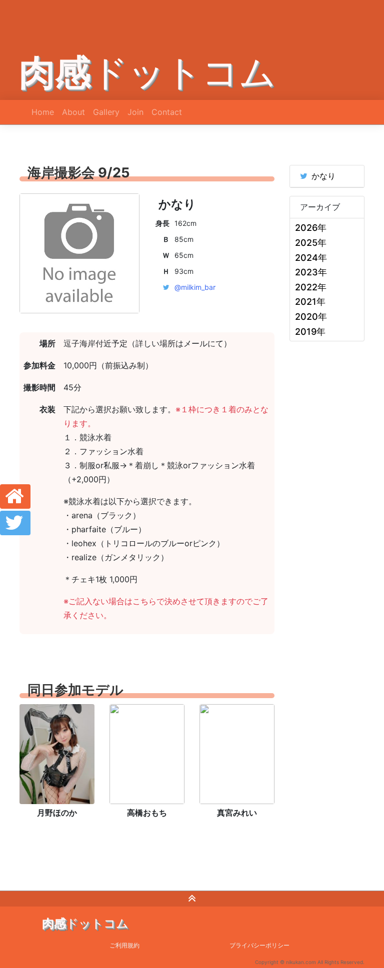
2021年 (310, 301)
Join (136, 112)
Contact (167, 112)
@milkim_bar (195, 287)
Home (43, 112)
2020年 (311, 316)
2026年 (310, 227)
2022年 (310, 287)
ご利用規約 (125, 945)
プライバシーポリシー (260, 945)
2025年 (310, 242)
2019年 (310, 331)
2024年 (311, 257)
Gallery (106, 112)
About (73, 112)
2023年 (311, 272)
